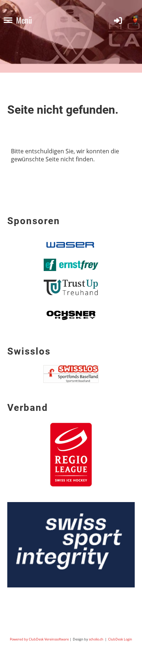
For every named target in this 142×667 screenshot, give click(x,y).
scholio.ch (96, 639)
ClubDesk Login (120, 639)
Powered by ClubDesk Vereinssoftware (39, 639)
